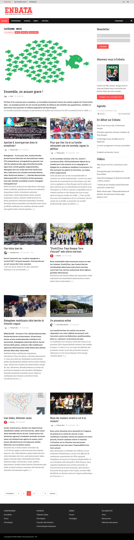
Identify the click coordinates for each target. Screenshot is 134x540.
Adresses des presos (110, 522)
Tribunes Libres (42, 514)
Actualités (8, 514)
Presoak (24, 32)
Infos (17, 32)
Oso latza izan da (13, 248)
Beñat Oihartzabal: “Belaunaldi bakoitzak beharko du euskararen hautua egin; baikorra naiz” (113, 194)
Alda (11, 96)
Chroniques (8, 522)
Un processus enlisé (60, 320)
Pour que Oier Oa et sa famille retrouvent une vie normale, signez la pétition (69, 145)
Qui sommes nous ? (20, 2)
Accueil (5, 21)
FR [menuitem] (128, 2)
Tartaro (45, 21)
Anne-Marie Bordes (62, 325)
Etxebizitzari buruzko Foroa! (108, 152)
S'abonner (119, 21)
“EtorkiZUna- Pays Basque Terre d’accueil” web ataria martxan (66, 250)
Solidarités (32, 2)
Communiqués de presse (46, 526)
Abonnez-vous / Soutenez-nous (110, 97)
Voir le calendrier (123, 114)
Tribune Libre (14, 150)
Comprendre (16, 21)
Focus (6, 518)
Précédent (10, 493)
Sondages (73, 518)
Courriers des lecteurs (44, 522)
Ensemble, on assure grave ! (23, 92)
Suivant (52, 493)
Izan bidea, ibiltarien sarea (18, 418)
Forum (71, 514)
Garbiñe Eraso (14, 252)
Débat (36, 21)
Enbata (59, 256)
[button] (101, 114)
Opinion (27, 21)
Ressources (33, 32)
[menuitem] (124, 2)
